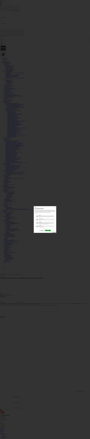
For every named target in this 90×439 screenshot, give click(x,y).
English (35, 207)
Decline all (42, 230)
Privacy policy (36, 213)
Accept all (48, 230)
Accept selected (45, 228)
